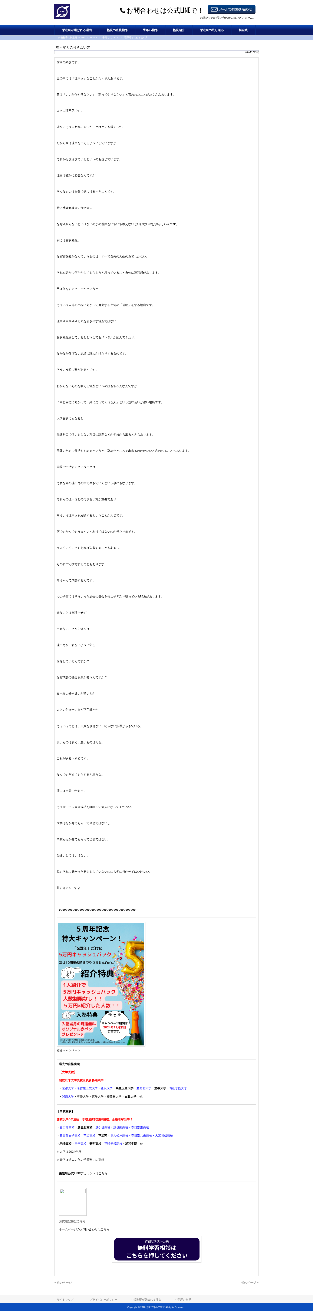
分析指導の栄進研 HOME (71, 37)
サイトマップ (65, 1299)
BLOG (93, 37)
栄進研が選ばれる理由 (147, 1299)
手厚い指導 (184, 1299)
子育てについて (110, 37)
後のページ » (250, 1282)
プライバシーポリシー (103, 1299)
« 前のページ (63, 1282)
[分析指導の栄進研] (62, 18)
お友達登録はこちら (72, 1221)
